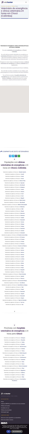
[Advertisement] (14, 33)
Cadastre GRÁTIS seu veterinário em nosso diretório (13, 403)
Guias (2, 401)
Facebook (2, 423)
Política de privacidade (6, 410)
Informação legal (5, 412)
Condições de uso (5, 407)
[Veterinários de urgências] (7, 2)
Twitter (4, 423)
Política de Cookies (5, 405)
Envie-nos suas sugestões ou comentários (11, 417)
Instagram (6, 423)
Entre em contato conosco (7, 419)
